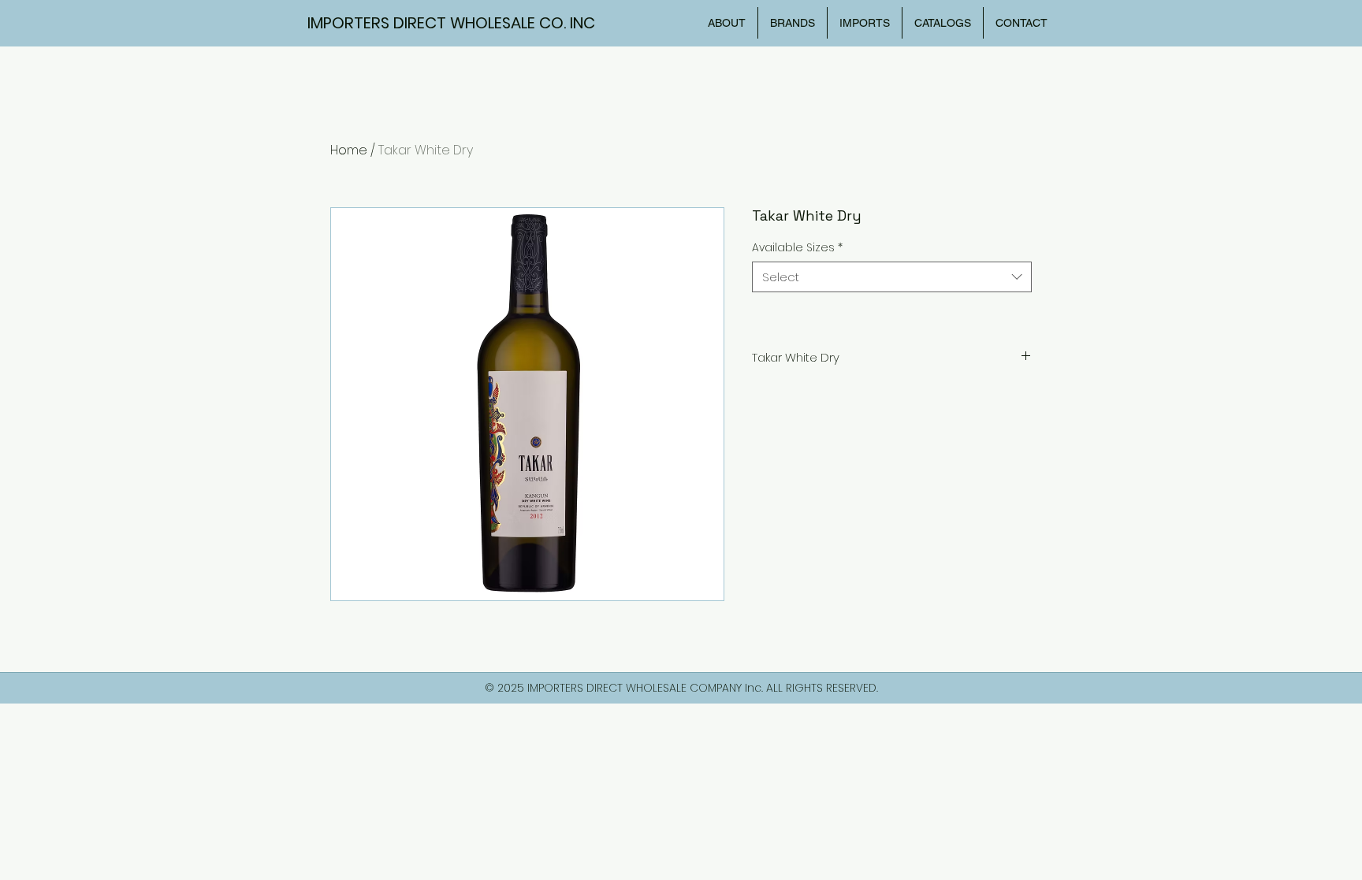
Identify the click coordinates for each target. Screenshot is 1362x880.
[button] (942, 23)
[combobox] (892, 277)
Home (348, 150)
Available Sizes (797, 247)
